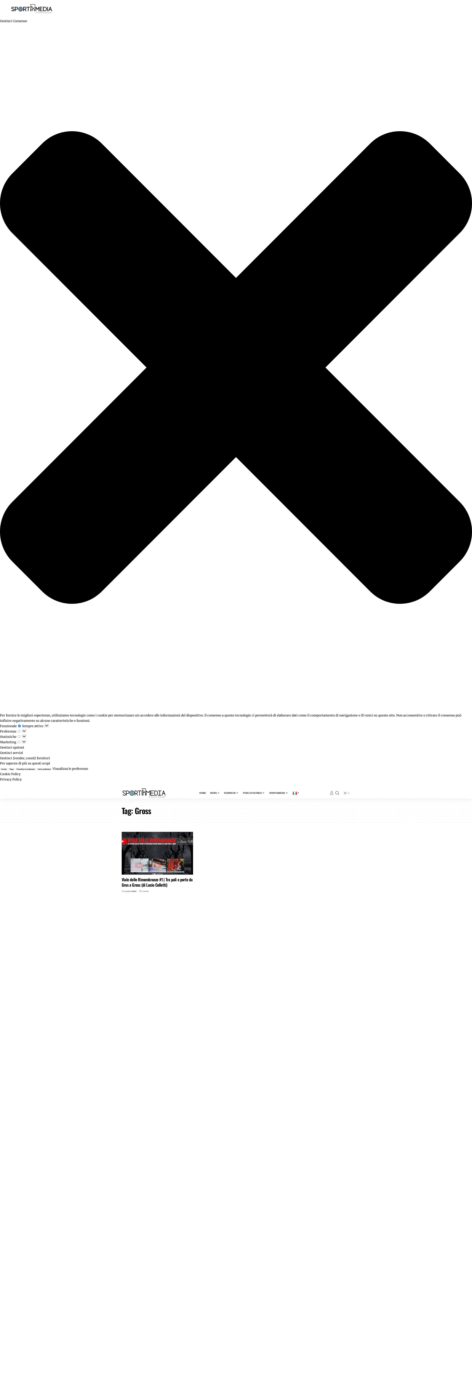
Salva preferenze (44, 769)
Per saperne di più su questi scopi (25, 763)
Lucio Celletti (130, 891)
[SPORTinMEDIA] (144, 793)
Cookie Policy (10, 774)
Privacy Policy (11, 779)
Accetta (4, 769)
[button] (236, 368)
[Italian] (296, 793)
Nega (11, 769)
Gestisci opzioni (12, 747)
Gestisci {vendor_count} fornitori (25, 758)
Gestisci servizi (11, 753)
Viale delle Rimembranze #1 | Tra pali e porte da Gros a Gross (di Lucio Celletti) (157, 882)
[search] (337, 793)
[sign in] (332, 793)
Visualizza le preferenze (25, 769)
